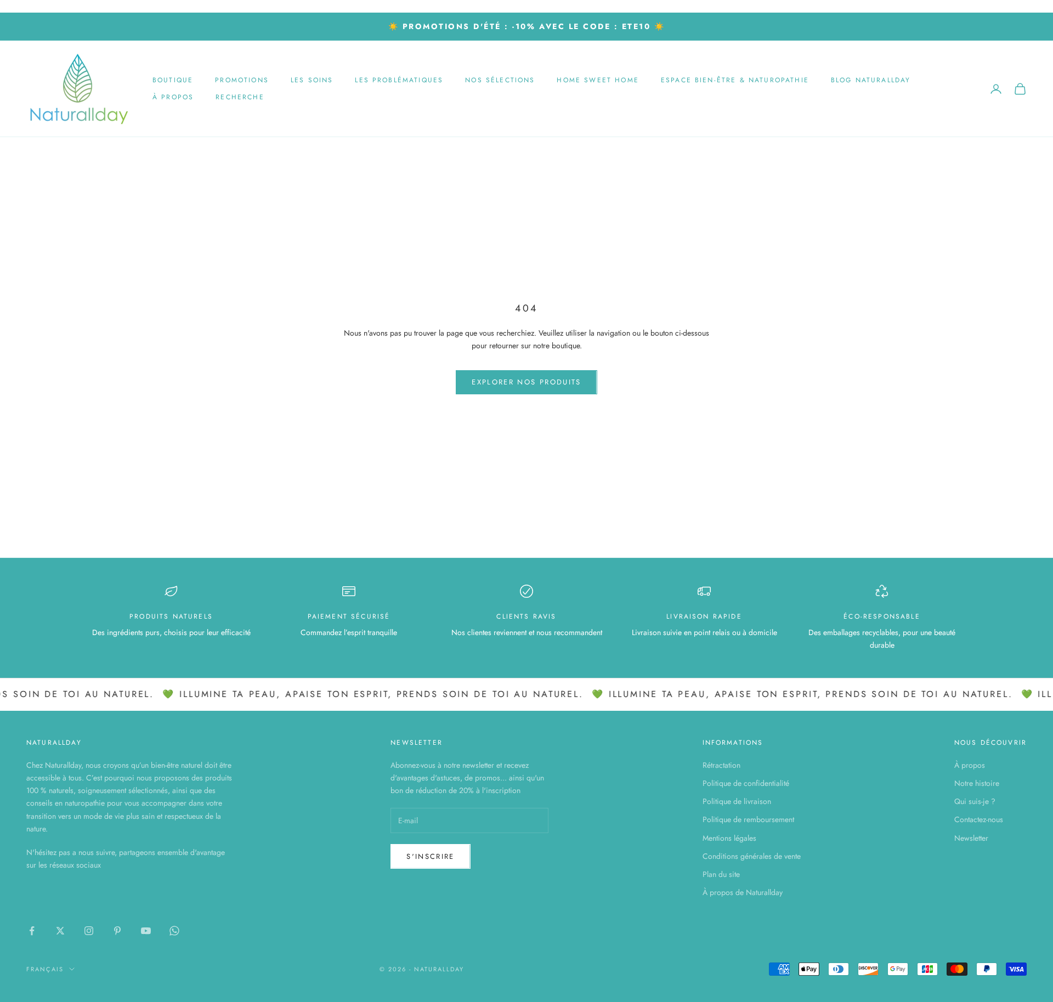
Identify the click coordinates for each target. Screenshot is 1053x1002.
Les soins (312, 80)
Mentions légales (729, 838)
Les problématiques (399, 80)
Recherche (240, 97)
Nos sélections (500, 80)
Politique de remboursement (748, 819)
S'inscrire (430, 856)
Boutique (172, 80)
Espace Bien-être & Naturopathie (735, 80)
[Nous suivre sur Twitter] (60, 930)
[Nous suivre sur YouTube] (145, 930)
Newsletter (971, 838)
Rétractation (721, 765)
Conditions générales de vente (752, 856)
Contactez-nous (978, 819)
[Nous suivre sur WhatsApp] (174, 930)
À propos (173, 97)
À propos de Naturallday (743, 892)
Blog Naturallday (871, 80)
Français (45, 969)
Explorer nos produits (526, 382)
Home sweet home (597, 80)
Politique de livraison (737, 801)
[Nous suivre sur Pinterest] (117, 930)
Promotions (242, 80)
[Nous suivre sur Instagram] (88, 930)
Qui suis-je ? (974, 801)
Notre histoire (976, 783)
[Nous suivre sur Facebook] (31, 930)
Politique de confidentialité (746, 783)
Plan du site (721, 874)
